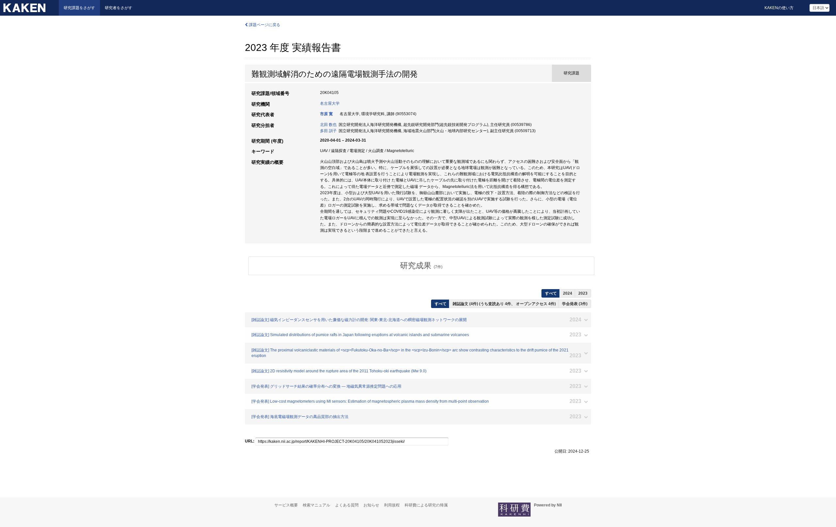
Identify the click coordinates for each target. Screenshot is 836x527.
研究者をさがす (118, 8)
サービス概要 (286, 505)
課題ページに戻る (264, 25)
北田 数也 (328, 124)
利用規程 (392, 505)
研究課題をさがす (79, 8)
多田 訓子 (328, 131)
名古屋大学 (330, 103)
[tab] (421, 265)
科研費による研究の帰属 (426, 505)
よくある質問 (347, 505)
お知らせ (371, 505)
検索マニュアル (316, 505)
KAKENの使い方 (779, 8)
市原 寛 (326, 114)
